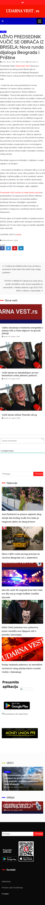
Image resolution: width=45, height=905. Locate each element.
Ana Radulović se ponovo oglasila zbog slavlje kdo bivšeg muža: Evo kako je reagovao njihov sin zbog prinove (21, 518)
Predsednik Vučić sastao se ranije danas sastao (20, 192)
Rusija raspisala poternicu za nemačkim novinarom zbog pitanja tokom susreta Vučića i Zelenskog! (22, 668)
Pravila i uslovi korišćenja (12, 887)
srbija (16, 240)
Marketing (6, 881)
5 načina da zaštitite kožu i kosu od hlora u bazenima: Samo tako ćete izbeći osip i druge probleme (21, 269)
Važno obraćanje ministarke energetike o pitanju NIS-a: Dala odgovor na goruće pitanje (22, 330)
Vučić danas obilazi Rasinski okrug (19, 414)
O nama (5, 893)
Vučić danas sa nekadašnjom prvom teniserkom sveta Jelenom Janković (20, 374)
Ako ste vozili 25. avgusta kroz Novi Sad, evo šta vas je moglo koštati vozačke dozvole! (22, 594)
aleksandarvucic (7, 240)
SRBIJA (3, 32)
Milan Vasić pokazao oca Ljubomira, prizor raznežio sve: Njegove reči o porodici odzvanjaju (20, 631)
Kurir (19, 234)
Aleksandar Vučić (22, 66)
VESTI (10, 762)
